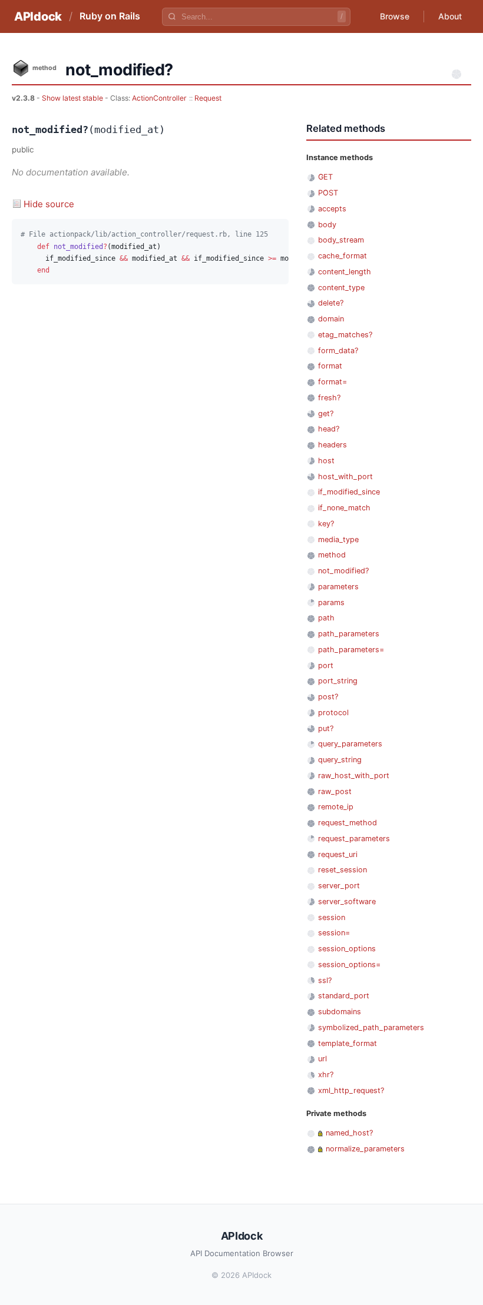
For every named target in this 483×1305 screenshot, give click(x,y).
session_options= (349, 964)
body (327, 224)
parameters (338, 586)
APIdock (38, 16)
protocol (333, 712)
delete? (330, 302)
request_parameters (354, 838)
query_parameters (350, 743)
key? (326, 523)
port (325, 665)
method (332, 554)
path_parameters (348, 633)
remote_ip (335, 806)
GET (325, 176)
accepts (332, 208)
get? (325, 413)
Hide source (49, 204)
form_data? (338, 350)
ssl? (325, 980)
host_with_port (345, 476)
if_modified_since (349, 491)
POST (328, 192)
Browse (394, 16)
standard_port (343, 995)
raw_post (335, 791)
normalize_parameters (365, 1148)
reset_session (342, 869)
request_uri (338, 854)
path (326, 617)
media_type (338, 539)
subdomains (339, 1011)
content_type (341, 287)
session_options (347, 948)
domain (331, 318)
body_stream (341, 239)
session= (334, 932)
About (450, 16)
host (326, 460)
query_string (340, 759)
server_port (339, 885)
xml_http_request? (351, 1090)
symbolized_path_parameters (371, 1027)
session (331, 917)
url (322, 1058)
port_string (338, 680)
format (330, 365)
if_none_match (344, 507)
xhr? (325, 1074)
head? (328, 428)
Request (207, 98)
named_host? (349, 1132)
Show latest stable (73, 98)
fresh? (329, 397)
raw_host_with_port (353, 775)
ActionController (159, 98)
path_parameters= (351, 649)
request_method (347, 822)
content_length (344, 271)
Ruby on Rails (110, 16)
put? (325, 728)
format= (332, 381)
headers (332, 444)
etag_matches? (345, 334)
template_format (347, 1043)
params (331, 602)
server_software (347, 901)
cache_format (342, 255)
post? (328, 696)
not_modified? (343, 570)
